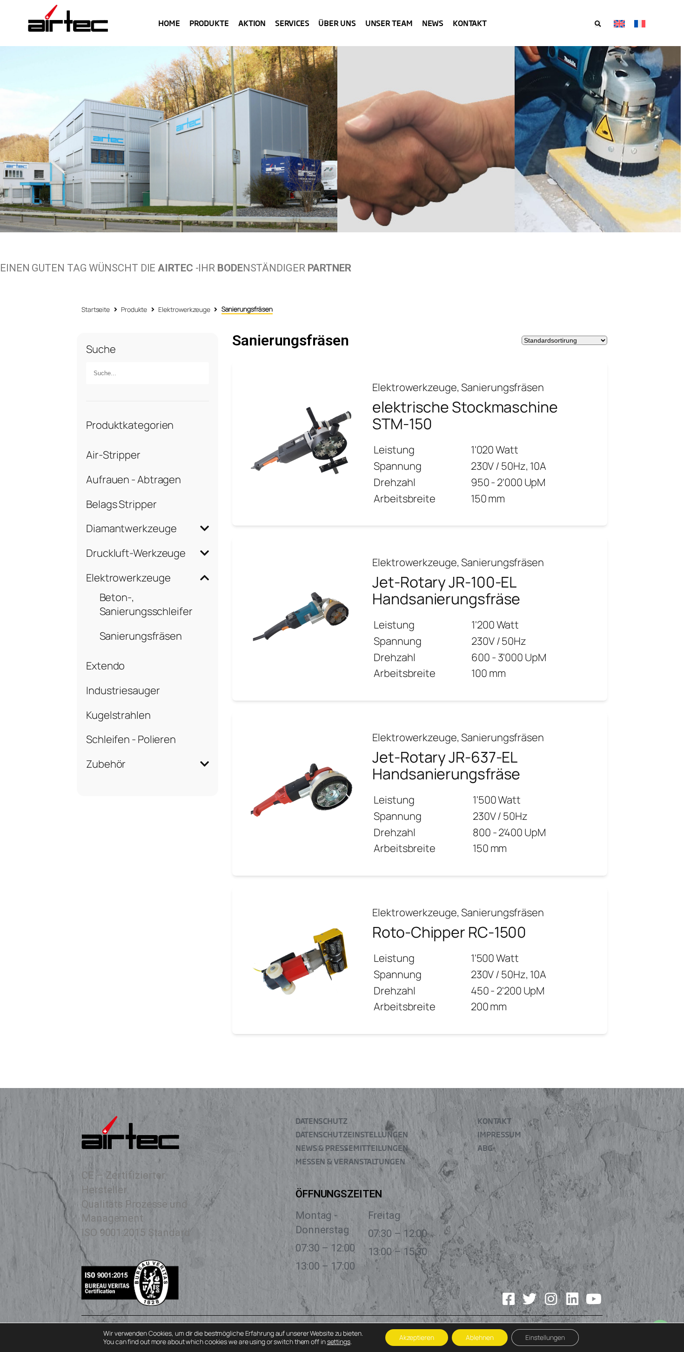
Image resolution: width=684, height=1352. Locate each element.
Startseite (95, 309)
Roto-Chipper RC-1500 (449, 932)
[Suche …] (598, 23)
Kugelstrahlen (118, 715)
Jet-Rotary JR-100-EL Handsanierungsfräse (446, 590)
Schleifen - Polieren (131, 739)
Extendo (105, 666)
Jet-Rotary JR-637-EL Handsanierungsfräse (446, 765)
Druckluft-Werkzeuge (136, 553)
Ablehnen (480, 1337)
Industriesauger (123, 690)
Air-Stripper (113, 455)
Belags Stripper (121, 504)
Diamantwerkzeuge (131, 528)
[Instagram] (551, 1299)
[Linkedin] (572, 1299)
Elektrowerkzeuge (184, 309)
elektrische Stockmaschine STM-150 (465, 415)
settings (338, 1342)
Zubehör (106, 764)
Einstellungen (545, 1337)
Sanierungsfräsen (141, 636)
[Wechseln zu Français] (640, 23)
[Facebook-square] (509, 1299)
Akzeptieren (416, 1337)
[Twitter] (529, 1299)
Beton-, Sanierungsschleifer (146, 604)
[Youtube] (594, 1299)
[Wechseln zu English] (619, 23)
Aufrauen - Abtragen (133, 480)
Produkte (134, 309)
